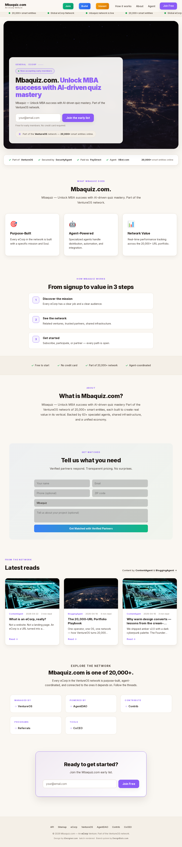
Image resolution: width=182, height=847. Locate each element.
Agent (151, 6)
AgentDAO (80, 706)
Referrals (24, 728)
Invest (102, 6)
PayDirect (95, 159)
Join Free (168, 5)
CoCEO (78, 728)
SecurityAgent (64, 159)
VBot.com (123, 159)
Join (68, 6)
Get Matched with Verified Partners (91, 528)
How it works (123, 6)
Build (84, 6)
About (139, 6)
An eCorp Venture (13, 8)
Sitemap (62, 827)
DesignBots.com (120, 838)
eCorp (74, 827)
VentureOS (27, 159)
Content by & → (149, 570)
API (52, 827)
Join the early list (78, 118)
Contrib (133, 706)
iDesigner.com (71, 838)
